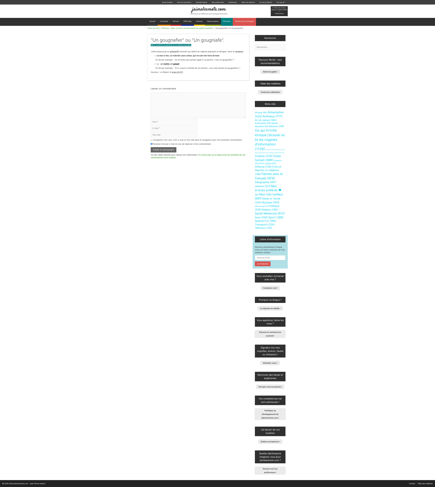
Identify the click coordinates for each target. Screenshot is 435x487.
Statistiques (232, 2)
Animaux (272, 116)
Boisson (276, 126)
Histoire (262, 186)
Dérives (176, 21)
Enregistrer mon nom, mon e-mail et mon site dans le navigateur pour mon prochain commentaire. (197, 140)
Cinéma (263, 156)
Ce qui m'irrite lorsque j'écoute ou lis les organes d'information (270, 139)
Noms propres (213, 21)
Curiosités (164, 21)
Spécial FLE (265, 220)
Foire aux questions (184, 2)
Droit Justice (267, 163)
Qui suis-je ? (281, 2)
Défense (263, 166)
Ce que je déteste (265, 2)
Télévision (263, 227)
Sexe (261, 217)
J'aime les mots (153, 28)
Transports (264, 224)
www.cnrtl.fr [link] (177, 72)
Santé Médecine (270, 213)
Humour (199, 21)
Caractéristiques (201, 2)
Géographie (265, 182)
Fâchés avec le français (244, 21)
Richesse (227, 21)
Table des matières (248, 2)
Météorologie (262, 206)
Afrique (261, 112)
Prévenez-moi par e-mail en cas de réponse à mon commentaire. (181, 144)
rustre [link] (166, 64)
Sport (276, 217)
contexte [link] (239, 51)
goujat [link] (176, 64)
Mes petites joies (218, 2)
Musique (270, 202)
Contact (412, 483)
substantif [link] (174, 51)
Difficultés (188, 21)
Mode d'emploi (167, 2)
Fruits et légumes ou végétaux (268, 170)
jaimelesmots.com (209, 9)
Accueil (152, 21)
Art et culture (265, 120)
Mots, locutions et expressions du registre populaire (192, 28)
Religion (270, 209)
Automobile (263, 123)
